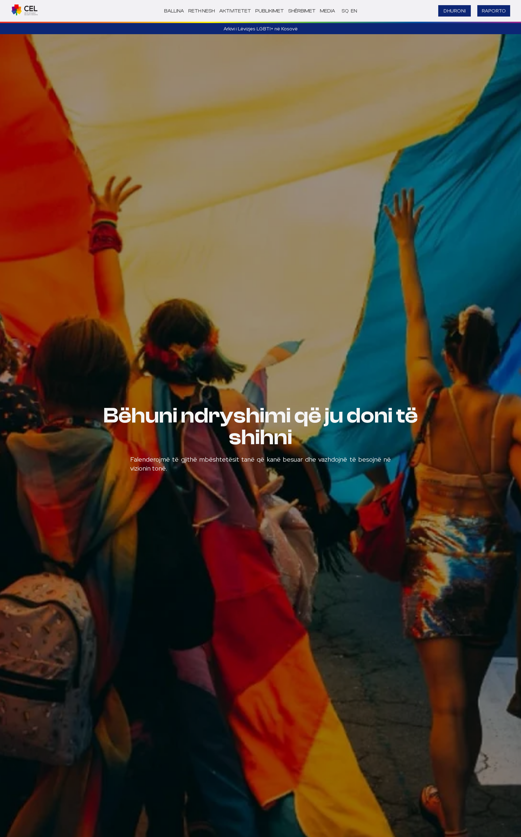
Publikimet (269, 11)
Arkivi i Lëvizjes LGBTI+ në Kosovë (261, 28)
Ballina (174, 11)
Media (327, 11)
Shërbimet (302, 11)
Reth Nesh (201, 11)
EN (354, 11)
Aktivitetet (235, 11)
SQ (345, 11)
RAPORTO (494, 11)
